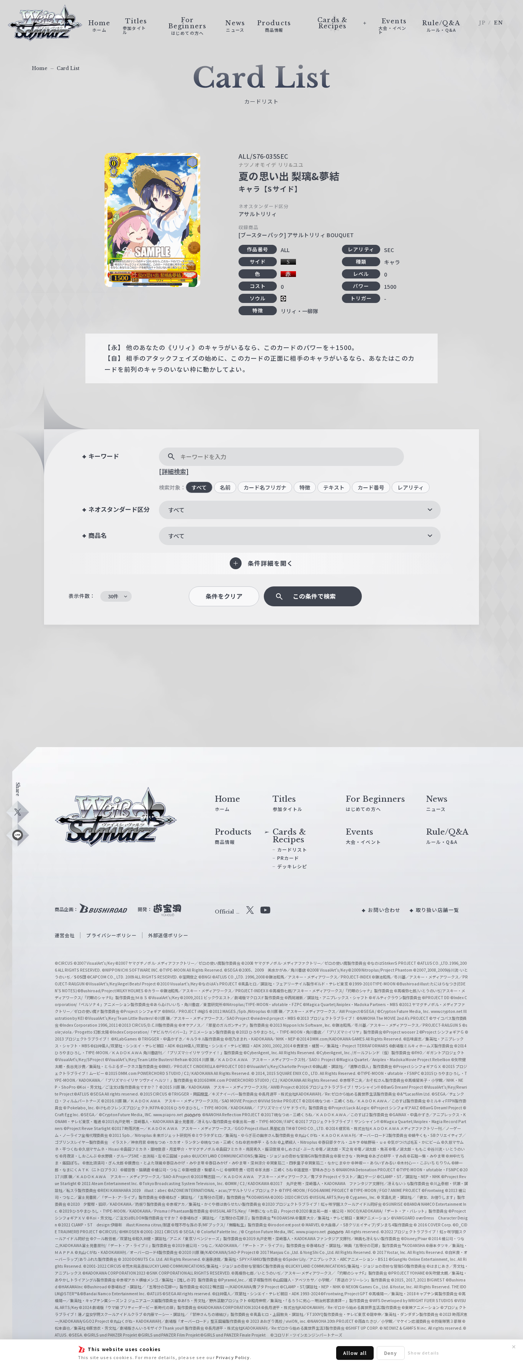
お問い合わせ (384, 909)
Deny (390, 1353)
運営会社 (65, 935)
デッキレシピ (292, 866)
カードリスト (292, 849)
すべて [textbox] (176, 510)
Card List (68, 68)
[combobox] (300, 510)
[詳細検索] (174, 471)
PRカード (288, 858)
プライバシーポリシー (111, 935)
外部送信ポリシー (168, 935)
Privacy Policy (233, 1357)
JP (482, 23)
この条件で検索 (314, 596)
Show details (423, 1353)
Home (39, 68)
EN (498, 23)
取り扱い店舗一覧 (437, 909)
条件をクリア (224, 596)
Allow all (355, 1353)
